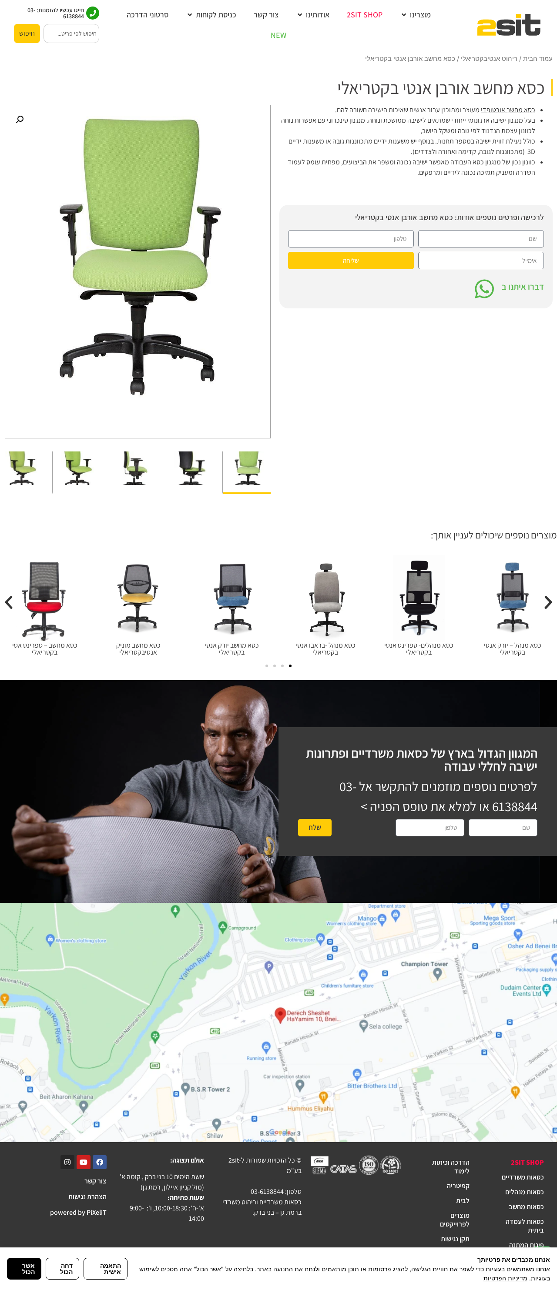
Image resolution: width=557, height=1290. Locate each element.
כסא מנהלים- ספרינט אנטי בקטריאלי (418, 649)
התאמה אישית (110, 1268)
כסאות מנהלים (524, 1191)
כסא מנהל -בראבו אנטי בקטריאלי (325, 649)
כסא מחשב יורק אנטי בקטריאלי (232, 649)
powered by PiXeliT (78, 1212)
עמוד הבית (538, 59)
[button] (415, 14)
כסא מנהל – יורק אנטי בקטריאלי (512, 649)
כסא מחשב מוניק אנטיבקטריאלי (138, 649)
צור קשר (95, 1181)
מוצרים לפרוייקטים (455, 1220)
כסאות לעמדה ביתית (525, 1226)
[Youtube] (84, 1162)
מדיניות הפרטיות (505, 1278)
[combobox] (71, 33)
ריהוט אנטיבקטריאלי (489, 59)
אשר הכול (28, 1268)
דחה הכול (66, 1268)
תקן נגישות (455, 1238)
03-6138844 (267, 1191)
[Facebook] (100, 1162)
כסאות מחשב (526, 1206)
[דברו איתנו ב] (484, 289)
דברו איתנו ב (523, 286)
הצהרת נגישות (87, 1196)
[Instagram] (67, 1162)
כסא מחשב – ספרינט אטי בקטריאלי (44, 649)
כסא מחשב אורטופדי (508, 109)
